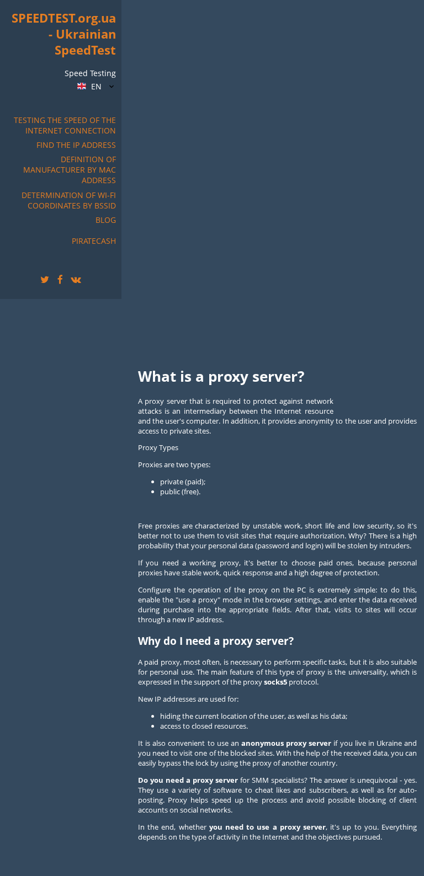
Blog (106, 220)
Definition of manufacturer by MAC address (69, 169)
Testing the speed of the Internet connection (65, 125)
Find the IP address (76, 145)
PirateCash (94, 241)
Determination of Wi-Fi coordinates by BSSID (69, 200)
